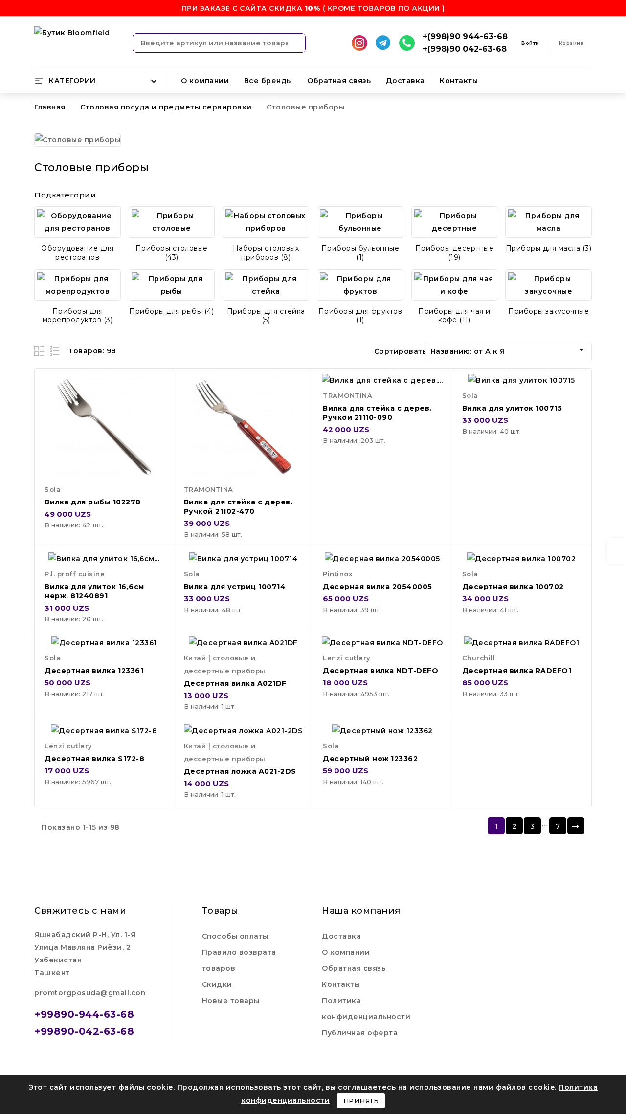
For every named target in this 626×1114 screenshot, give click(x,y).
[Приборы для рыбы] (172, 285)
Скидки (217, 984)
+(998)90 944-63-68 (465, 36)
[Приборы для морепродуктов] (77, 285)
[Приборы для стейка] (266, 285)
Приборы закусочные (548, 311)
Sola (53, 489)
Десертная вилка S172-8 (94, 758)
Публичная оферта (360, 1032)
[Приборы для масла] (548, 222)
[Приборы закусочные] (548, 285)
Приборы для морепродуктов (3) (78, 316)
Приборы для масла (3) (549, 248)
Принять (361, 1101)
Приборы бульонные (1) (360, 253)
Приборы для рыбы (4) (171, 311)
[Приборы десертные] (454, 222)
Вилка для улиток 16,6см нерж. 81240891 (94, 591)
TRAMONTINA (208, 489)
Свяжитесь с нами (80, 910)
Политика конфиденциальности (366, 1008)
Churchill (478, 658)
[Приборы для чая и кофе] (454, 285)
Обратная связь (339, 80)
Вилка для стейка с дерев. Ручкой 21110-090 (377, 413)
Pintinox (337, 574)
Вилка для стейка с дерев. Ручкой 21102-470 (238, 507)
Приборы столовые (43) (171, 253)
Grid (40, 351)
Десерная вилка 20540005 (377, 586)
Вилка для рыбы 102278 (93, 502)
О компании (205, 80)
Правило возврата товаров (239, 960)
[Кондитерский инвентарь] (77, 222)
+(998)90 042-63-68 (465, 49)
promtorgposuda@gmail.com (91, 992)
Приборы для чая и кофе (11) (454, 316)
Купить (157, 390)
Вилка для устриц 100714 (235, 586)
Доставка (405, 80)
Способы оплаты (235, 936)
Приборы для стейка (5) (266, 316)
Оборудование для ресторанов (77, 253)
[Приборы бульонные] (360, 222)
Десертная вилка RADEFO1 (517, 670)
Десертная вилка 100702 (513, 586)
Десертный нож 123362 (370, 758)
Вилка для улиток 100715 (512, 408)
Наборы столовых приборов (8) (266, 253)
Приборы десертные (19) (454, 253)
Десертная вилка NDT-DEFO (380, 670)
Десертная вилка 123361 (94, 670)
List (55, 351)
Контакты (459, 80)
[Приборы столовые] (172, 222)
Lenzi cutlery (347, 658)
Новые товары (231, 1000)
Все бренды (268, 80)
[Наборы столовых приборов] (266, 222)
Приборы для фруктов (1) (360, 316)
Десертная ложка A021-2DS (240, 771)
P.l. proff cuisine (75, 574)
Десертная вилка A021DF (235, 683)
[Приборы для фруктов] (360, 285)
